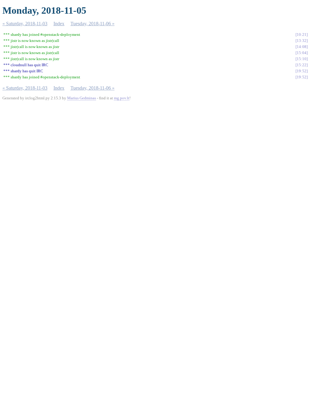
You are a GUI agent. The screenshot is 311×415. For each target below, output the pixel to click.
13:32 (301, 40)
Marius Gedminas (81, 98)
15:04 (301, 52)
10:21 (301, 34)
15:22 (301, 65)
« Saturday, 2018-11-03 (24, 23)
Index (58, 23)
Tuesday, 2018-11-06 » (92, 23)
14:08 (301, 46)
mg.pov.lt (121, 98)
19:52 (301, 71)
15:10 (301, 59)
